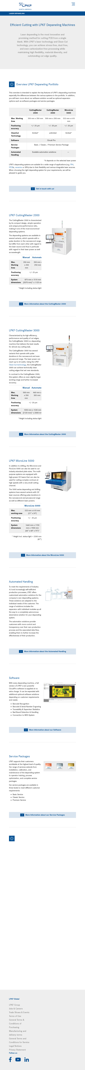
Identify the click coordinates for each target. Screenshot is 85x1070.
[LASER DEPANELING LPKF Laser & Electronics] (25, 4)
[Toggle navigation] (73, 4)
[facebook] (10, 1061)
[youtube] (18, 1061)
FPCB (11, 167)
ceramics (18, 167)
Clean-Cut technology (17, 365)
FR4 (71, 164)
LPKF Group (14, 1005)
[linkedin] (26, 1061)
